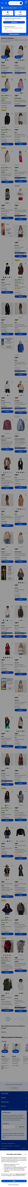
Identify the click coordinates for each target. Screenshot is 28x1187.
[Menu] (2, 3)
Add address (14, 22)
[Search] (21, 3)
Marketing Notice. (20, 1174)
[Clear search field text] (19, 3)
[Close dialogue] (25, 1154)
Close (14, 1181)
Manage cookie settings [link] (14, 1184)
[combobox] (15, 3)
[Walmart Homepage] (6, 3)
